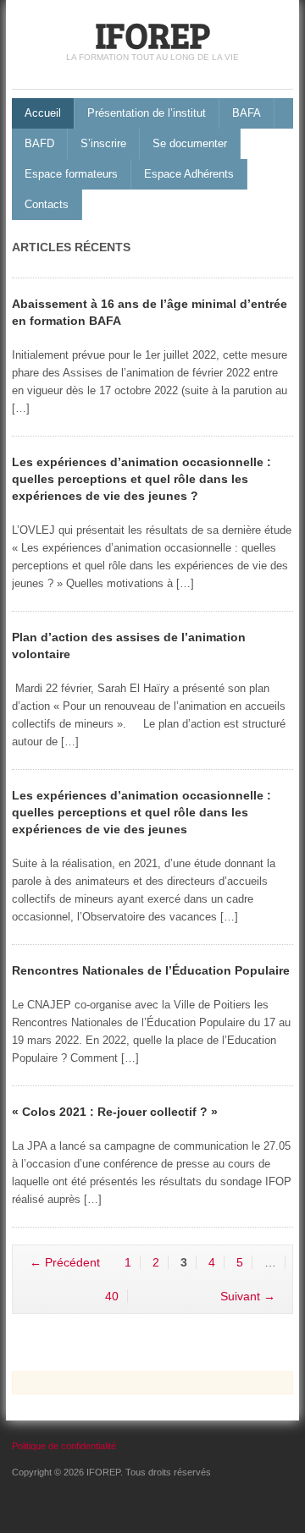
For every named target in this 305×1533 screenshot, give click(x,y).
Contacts (47, 204)
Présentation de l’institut (146, 113)
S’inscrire (103, 143)
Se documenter (189, 143)
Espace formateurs (71, 174)
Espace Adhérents (189, 174)
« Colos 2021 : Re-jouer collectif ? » (115, 1111)
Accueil (43, 113)
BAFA (246, 113)
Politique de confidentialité (64, 1446)
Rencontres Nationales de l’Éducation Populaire (151, 970)
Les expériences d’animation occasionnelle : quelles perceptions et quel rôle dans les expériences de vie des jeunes (141, 812)
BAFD (39, 143)
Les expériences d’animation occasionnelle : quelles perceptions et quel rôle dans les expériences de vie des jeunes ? (141, 479)
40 (112, 1296)
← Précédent (65, 1262)
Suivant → (247, 1296)
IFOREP (152, 34)
